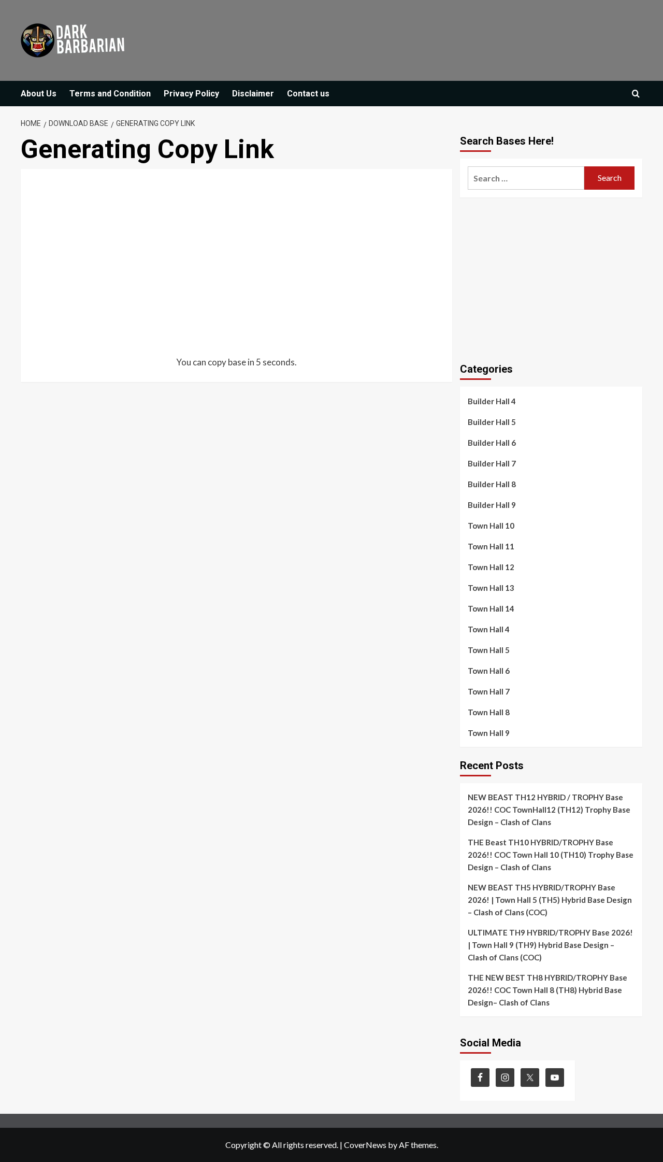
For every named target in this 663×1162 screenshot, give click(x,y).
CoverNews (365, 1145)
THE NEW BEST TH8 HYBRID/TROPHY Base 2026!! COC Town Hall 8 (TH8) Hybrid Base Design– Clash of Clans (547, 990)
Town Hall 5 (489, 650)
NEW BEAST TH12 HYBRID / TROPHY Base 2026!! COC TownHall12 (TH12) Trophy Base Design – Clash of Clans (549, 809)
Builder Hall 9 (492, 504)
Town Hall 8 (489, 712)
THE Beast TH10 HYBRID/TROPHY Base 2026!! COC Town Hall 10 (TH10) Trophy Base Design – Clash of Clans (550, 855)
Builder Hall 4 (492, 401)
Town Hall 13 (491, 587)
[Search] (635, 94)
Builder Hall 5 (492, 422)
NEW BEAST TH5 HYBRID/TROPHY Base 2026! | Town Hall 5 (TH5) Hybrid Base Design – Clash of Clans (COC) (550, 900)
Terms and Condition (110, 93)
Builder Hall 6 (492, 442)
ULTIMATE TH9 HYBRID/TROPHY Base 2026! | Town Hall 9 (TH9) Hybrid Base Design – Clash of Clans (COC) (550, 945)
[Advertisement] (236, 263)
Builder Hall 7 (492, 463)
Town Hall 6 (489, 670)
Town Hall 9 (489, 733)
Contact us (308, 93)
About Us (38, 93)
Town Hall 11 (491, 546)
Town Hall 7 (489, 691)
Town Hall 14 (491, 608)
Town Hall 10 (491, 525)
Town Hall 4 (489, 629)
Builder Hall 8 (492, 484)
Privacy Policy (191, 93)
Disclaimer (253, 93)
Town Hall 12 (491, 567)
